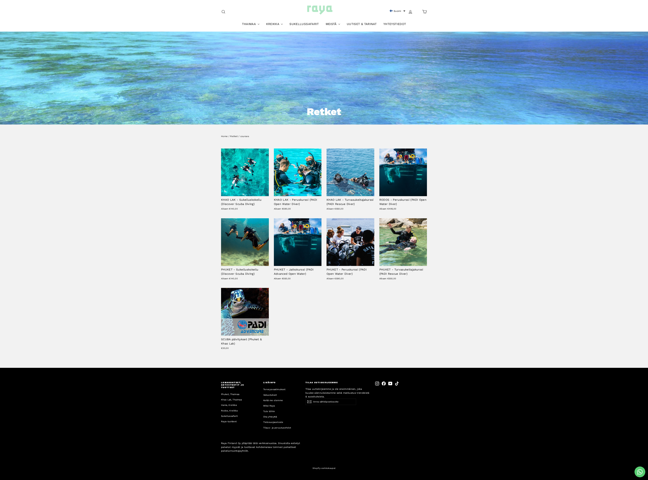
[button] (397, 11)
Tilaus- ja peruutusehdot (277, 427)
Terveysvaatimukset (274, 389)
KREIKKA (273, 24)
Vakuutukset (270, 395)
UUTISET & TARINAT (362, 24)
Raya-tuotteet (229, 421)
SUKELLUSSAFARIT (304, 24)
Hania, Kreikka (229, 405)
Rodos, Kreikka (229, 410)
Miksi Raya (269, 405)
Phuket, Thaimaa (230, 394)
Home (224, 136)
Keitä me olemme (273, 400)
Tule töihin (269, 411)
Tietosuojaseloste (273, 422)
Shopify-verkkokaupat (324, 468)
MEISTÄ (332, 24)
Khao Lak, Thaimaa (231, 399)
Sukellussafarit (229, 416)
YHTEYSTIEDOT (394, 24)
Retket (234, 136)
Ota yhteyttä (270, 416)
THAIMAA (249, 24)
